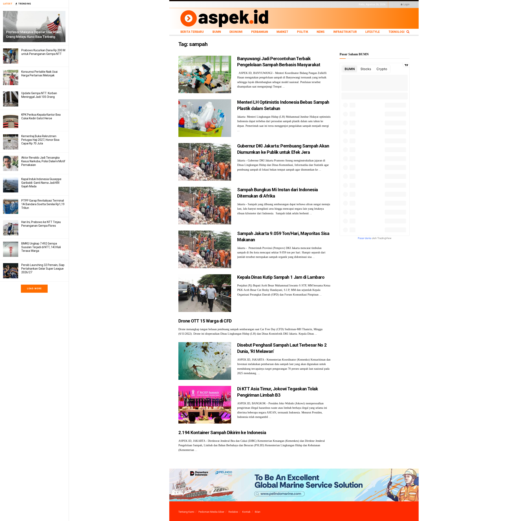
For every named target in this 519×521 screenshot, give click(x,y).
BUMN (204, 4)
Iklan (257, 511)
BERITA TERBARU (188, 4)
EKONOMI (215, 4)
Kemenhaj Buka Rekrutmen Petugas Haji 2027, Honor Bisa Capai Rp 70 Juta (40, 140)
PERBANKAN (230, 4)
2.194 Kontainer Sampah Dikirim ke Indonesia (222, 432)
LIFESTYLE (298, 4)
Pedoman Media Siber (211, 511)
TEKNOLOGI (313, 4)
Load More (34, 288)
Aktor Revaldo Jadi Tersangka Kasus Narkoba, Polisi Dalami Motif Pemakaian (43, 161)
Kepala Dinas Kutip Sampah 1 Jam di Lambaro (281, 277)
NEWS (266, 4)
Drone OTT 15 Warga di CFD (205, 320)
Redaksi (233, 511)
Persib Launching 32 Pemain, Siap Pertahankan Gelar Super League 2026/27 (42, 268)
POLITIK (256, 4)
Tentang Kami (186, 511)
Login (406, 4)
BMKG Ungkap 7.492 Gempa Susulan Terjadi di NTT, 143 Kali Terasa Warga (41, 247)
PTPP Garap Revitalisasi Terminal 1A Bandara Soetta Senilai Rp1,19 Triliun (42, 204)
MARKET (244, 4)
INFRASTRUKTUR (281, 4)
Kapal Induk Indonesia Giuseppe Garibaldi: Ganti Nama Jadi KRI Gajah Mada (41, 182)
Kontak (246, 511)
